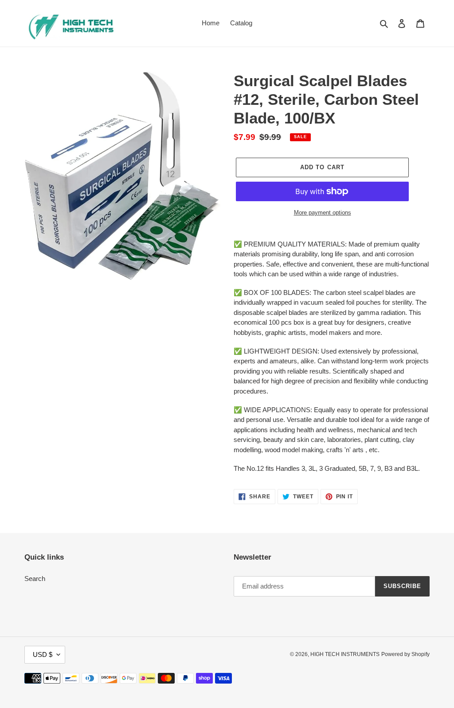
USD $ (42, 654)
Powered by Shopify (405, 654)
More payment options (322, 212)
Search (34, 578)
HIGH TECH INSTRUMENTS (345, 654)
